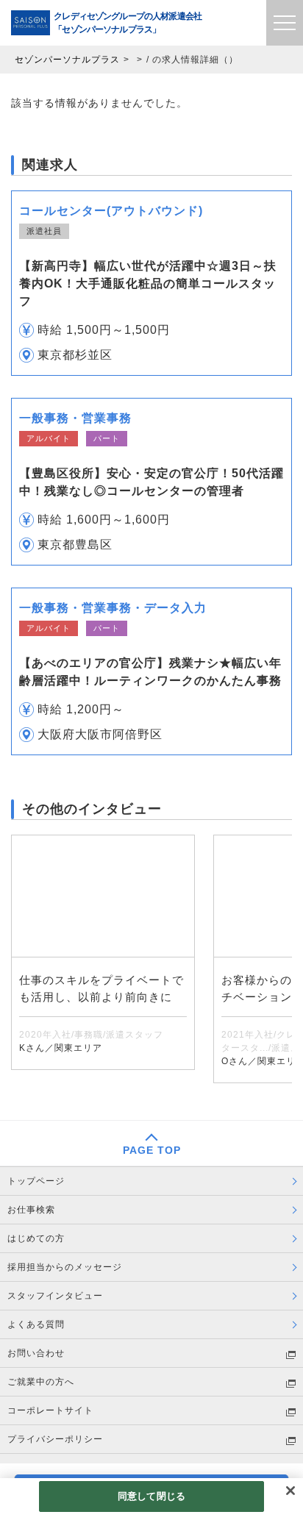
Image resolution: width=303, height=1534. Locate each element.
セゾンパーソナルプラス (67, 59)
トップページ (36, 1181)
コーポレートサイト (50, 1410)
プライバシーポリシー (55, 1439)
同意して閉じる (151, 1496)
